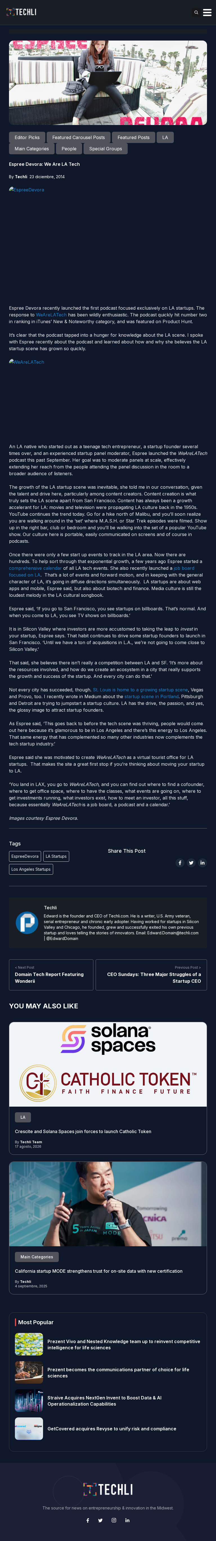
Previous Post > (188, 967)
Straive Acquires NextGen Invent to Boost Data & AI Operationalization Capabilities (104, 1400)
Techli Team (31, 1142)
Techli (21, 176)
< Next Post (24, 967)
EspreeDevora (25, 856)
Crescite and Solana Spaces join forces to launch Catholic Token (83, 1131)
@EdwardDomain (62, 938)
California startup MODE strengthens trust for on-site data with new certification (99, 1271)
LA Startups (56, 856)
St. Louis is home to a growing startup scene (140, 690)
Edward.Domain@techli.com (173, 932)
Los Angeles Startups (31, 869)
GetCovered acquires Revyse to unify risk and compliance (112, 1428)
